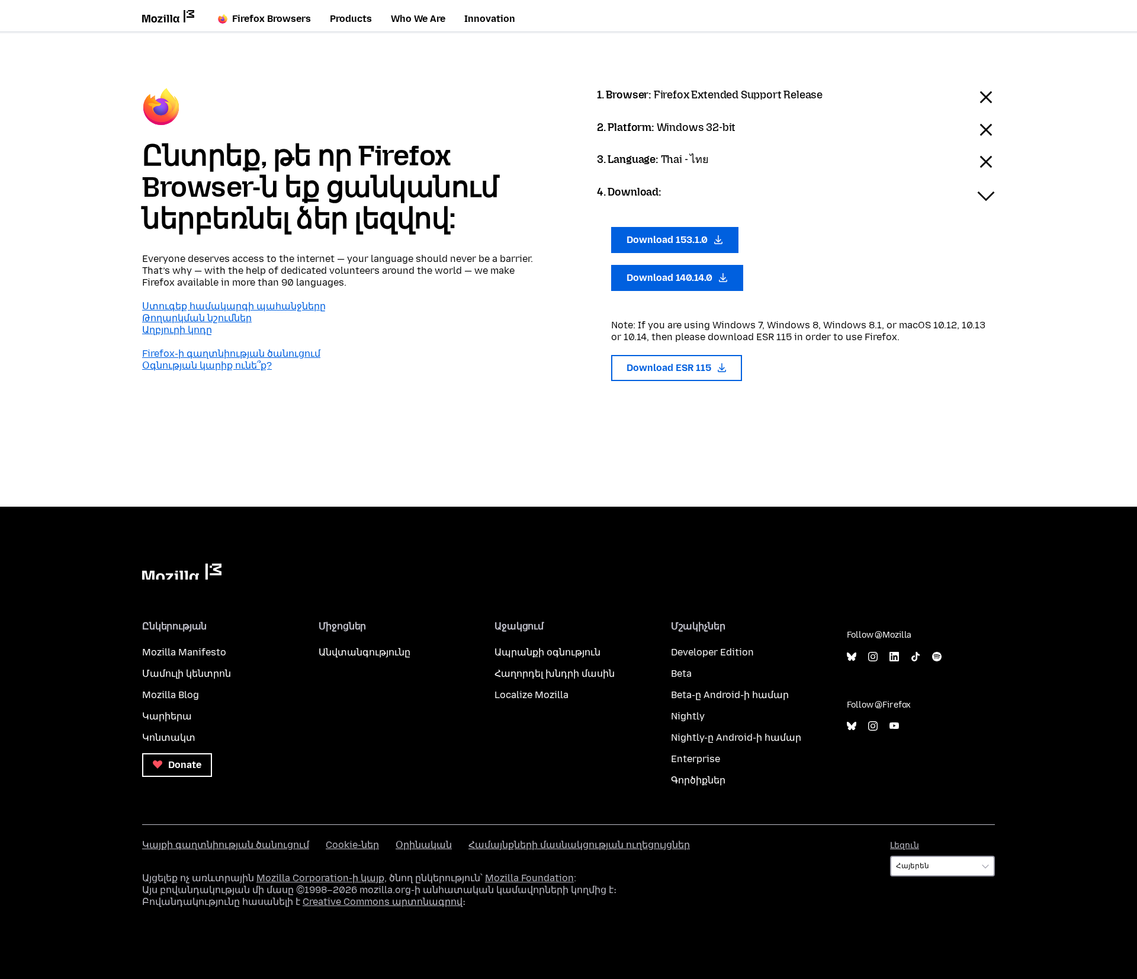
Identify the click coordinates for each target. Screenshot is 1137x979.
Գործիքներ (698, 780)
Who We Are (418, 18)
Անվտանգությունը (364, 652)
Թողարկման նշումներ (197, 318)
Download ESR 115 (670, 367)
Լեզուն (904, 845)
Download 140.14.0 (671, 277)
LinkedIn (894, 657)
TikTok (915, 657)
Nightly (688, 716)
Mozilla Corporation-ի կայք (320, 878)
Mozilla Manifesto (184, 652)
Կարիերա (167, 716)
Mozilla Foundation (529, 878)
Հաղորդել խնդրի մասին (554, 673)
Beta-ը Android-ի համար (730, 694)
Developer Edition (712, 652)
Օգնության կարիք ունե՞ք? (207, 365)
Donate (183, 764)
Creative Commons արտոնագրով (382, 901)
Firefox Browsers (271, 18)
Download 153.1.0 (668, 239)
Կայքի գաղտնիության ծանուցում (225, 844)
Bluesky (851, 657)
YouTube (894, 726)
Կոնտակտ (168, 737)
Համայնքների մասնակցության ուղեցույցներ (579, 844)
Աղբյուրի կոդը (177, 329)
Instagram (873, 657)
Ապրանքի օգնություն (547, 652)
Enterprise (695, 758)
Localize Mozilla (531, 694)
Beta (681, 673)
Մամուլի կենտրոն (186, 673)
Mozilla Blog (170, 694)
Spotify (937, 657)
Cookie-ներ (352, 844)
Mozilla (181, 572)
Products (351, 18)
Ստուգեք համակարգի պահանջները (234, 306)
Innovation (489, 18)
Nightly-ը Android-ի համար (736, 737)
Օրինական (424, 844)
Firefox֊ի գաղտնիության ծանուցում (231, 353)
